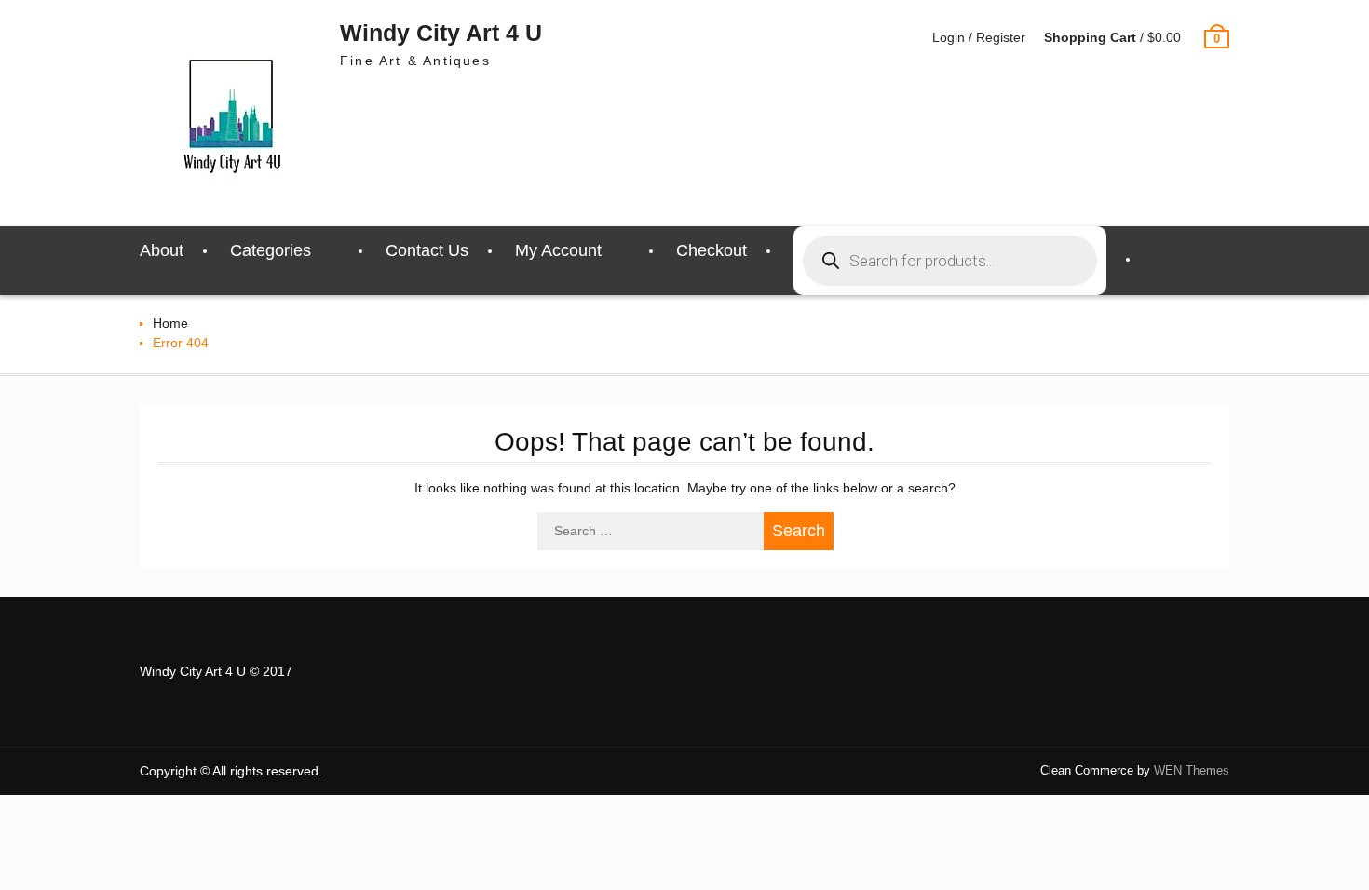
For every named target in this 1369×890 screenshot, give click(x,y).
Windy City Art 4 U (441, 33)
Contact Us (427, 250)
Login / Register (978, 37)
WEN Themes (1191, 770)
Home (170, 323)
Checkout (711, 250)
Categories (270, 250)
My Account (558, 250)
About (161, 250)
